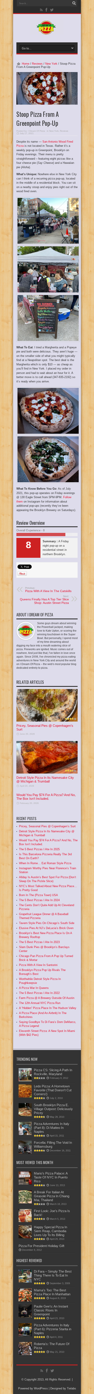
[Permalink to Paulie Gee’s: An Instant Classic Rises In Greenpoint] (25, 1316)
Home (25, 63)
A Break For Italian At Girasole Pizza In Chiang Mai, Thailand (51, 1196)
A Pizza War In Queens (34, 988)
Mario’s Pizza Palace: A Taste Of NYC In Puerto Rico (51, 1177)
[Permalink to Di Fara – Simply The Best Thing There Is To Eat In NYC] (25, 1281)
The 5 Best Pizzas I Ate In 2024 (39, 900)
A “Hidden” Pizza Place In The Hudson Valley (47, 1008)
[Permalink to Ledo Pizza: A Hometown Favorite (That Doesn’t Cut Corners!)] (25, 1096)
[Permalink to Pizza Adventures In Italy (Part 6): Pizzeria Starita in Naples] (25, 1335)
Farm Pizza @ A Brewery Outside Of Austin (46, 998)
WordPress (41, 1388)
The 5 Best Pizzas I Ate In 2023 (39, 942)
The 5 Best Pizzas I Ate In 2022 (39, 993)
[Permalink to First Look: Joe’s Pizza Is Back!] (25, 1221)
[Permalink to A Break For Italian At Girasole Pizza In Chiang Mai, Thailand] (25, 1202)
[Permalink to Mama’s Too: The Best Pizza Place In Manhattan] (25, 1300)
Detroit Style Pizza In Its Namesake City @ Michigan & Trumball (45, 779)
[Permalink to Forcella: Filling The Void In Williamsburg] (25, 1152)
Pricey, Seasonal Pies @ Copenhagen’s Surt (47, 826)
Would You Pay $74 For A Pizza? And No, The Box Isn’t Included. (46, 796)
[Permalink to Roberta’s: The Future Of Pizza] (25, 1354)
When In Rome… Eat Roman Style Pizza (45, 863)
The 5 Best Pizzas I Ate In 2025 (39, 849)
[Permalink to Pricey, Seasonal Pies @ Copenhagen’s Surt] (47, 720)
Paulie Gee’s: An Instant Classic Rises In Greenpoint (51, 1310)
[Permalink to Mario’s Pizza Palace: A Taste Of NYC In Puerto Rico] (25, 1183)
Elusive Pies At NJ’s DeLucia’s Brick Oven (46, 928)
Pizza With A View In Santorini (38, 965)
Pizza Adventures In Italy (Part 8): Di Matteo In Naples (51, 1127)
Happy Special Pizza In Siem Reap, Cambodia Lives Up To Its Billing (50, 1231)
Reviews (37, 63)
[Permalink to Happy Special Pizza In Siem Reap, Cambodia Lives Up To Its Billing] (25, 1237)
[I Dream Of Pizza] (46, 31)
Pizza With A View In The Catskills (48, 590)
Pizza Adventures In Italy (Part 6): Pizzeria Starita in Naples (52, 1329)
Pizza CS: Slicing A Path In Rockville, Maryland (53, 1072)
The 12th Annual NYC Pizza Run (39, 1003)
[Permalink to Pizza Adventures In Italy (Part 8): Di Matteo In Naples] (25, 1134)
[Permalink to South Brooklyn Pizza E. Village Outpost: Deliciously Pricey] (25, 1115)
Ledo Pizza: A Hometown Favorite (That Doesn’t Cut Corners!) (52, 1090)
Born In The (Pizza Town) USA (38, 895)
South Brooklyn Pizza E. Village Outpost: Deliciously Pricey (53, 1109)
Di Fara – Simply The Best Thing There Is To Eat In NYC (52, 1275)
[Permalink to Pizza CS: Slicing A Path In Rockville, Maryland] (25, 1080)
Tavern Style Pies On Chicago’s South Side (46, 923)
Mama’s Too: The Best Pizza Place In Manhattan (52, 1292)
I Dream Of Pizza (36, 131)
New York (51, 63)
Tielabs (71, 1388)
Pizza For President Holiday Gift (41, 1246)
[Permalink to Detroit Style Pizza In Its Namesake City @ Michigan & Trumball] (47, 772)
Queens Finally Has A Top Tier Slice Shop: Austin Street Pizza (44, 600)
